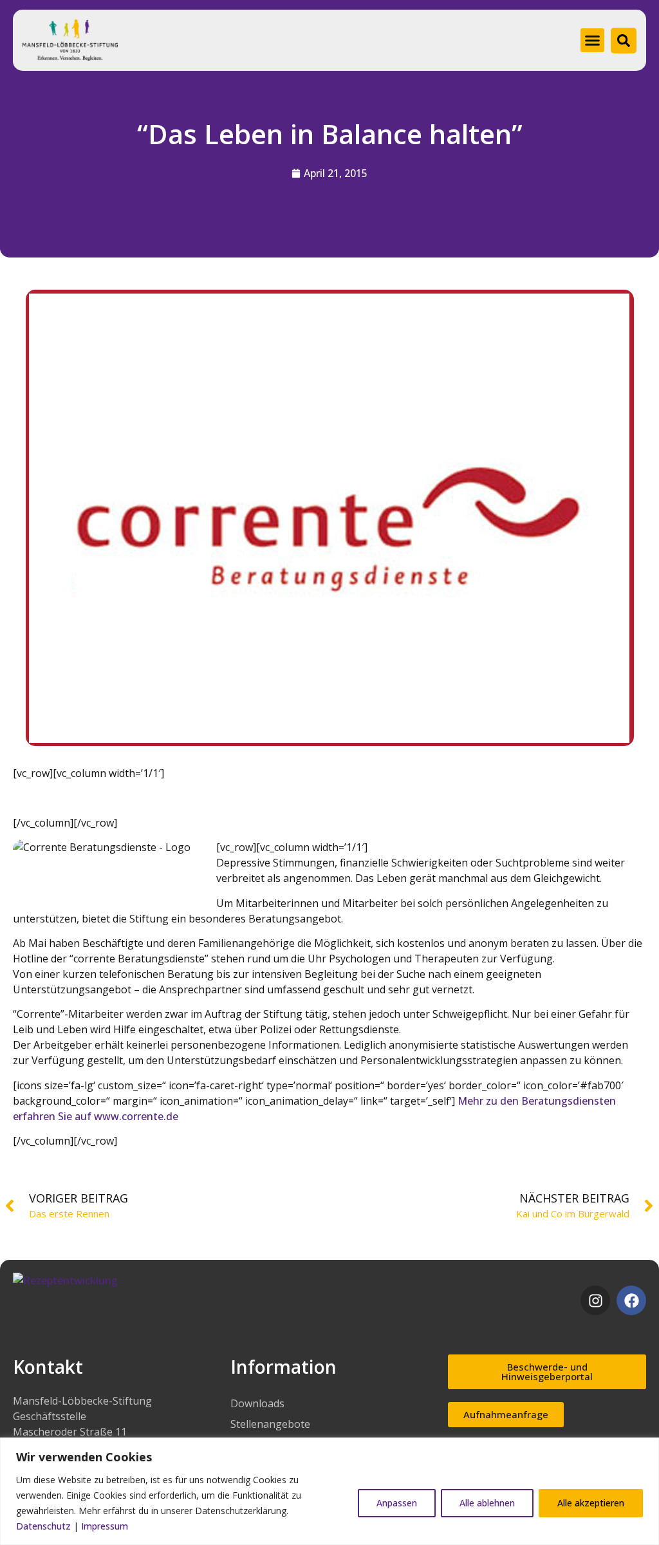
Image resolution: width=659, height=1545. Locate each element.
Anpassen (396, 1503)
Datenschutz (43, 1526)
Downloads (257, 1403)
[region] (329, 1491)
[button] (592, 40)
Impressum (104, 1526)
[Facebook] (631, 1300)
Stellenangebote (270, 1424)
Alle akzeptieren (590, 1503)
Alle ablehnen (487, 1503)
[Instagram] (595, 1300)
